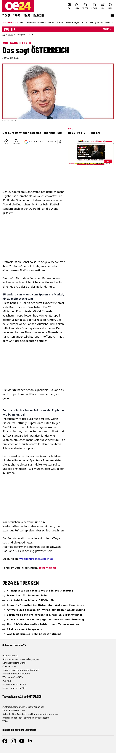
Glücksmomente (27, 22)
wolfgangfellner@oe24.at (36, 559)
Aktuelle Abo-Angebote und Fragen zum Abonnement (30, 714)
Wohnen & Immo (56, 22)
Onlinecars (110, 22)
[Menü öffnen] (112, 15)
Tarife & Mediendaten (13, 711)
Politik (9, 29)
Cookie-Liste (9, 667)
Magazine (38, 15)
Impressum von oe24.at (14, 685)
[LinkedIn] (30, 741)
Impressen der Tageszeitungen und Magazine (25, 718)
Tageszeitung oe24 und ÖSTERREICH (22, 696)
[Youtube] (21, 741)
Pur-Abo (6, 681)
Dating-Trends (96, 22)
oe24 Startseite (10, 656)
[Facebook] (4, 741)
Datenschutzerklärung (14, 663)
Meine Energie (72, 22)
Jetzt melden (47, 568)
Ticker (6, 15)
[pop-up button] (104, 160)
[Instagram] (13, 741)
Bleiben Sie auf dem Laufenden (19, 729)
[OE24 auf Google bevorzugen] (60, 142)
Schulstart (42, 22)
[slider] (83, 160)
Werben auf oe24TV (12, 677)
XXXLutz (85, 22)
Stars (26, 15)
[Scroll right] (112, 22)
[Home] (3, 35)
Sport (16, 15)
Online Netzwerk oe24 (14, 645)
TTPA (5, 722)
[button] (73, 160)
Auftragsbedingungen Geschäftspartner (23, 707)
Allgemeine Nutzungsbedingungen (20, 659)
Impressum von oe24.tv (14, 688)
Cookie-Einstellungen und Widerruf (20, 670)
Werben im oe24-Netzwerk (16, 674)
